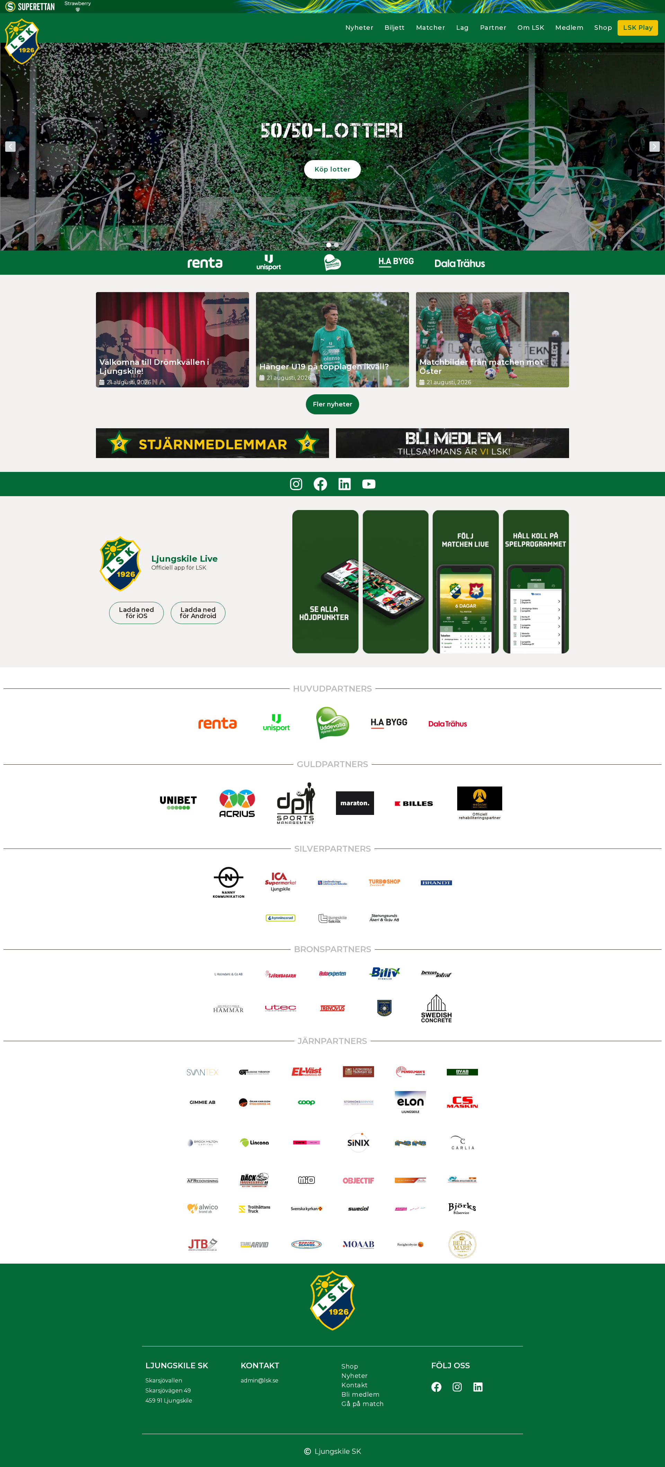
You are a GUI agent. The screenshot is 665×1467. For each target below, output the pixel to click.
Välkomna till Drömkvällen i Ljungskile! (154, 367)
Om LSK (530, 28)
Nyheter (359, 28)
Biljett (394, 28)
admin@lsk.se (259, 1380)
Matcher (430, 28)
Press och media (370, 1413)
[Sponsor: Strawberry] (78, 9)
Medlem (569, 28)
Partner (493, 28)
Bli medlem (361, 1394)
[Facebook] (320, 484)
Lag (462, 28)
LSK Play (638, 28)
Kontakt (355, 1385)
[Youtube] (369, 484)
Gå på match (363, 1404)
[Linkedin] (344, 484)
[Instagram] (296, 484)
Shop (603, 28)
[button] (10, 146)
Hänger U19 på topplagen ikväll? (324, 366)
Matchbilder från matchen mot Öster (481, 367)
